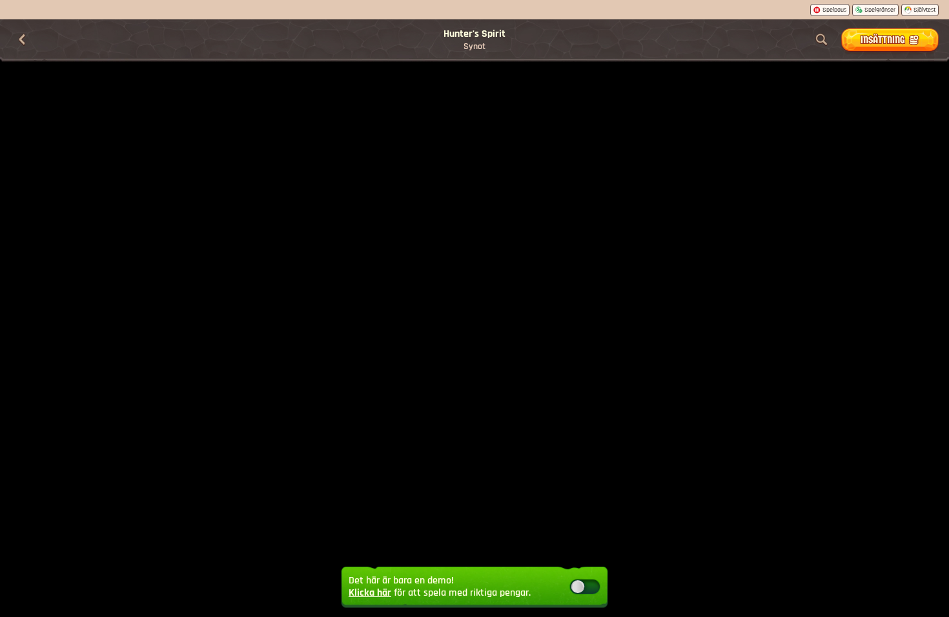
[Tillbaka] (22, 40)
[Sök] (821, 40)
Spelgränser (879, 10)
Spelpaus (834, 10)
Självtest (924, 10)
